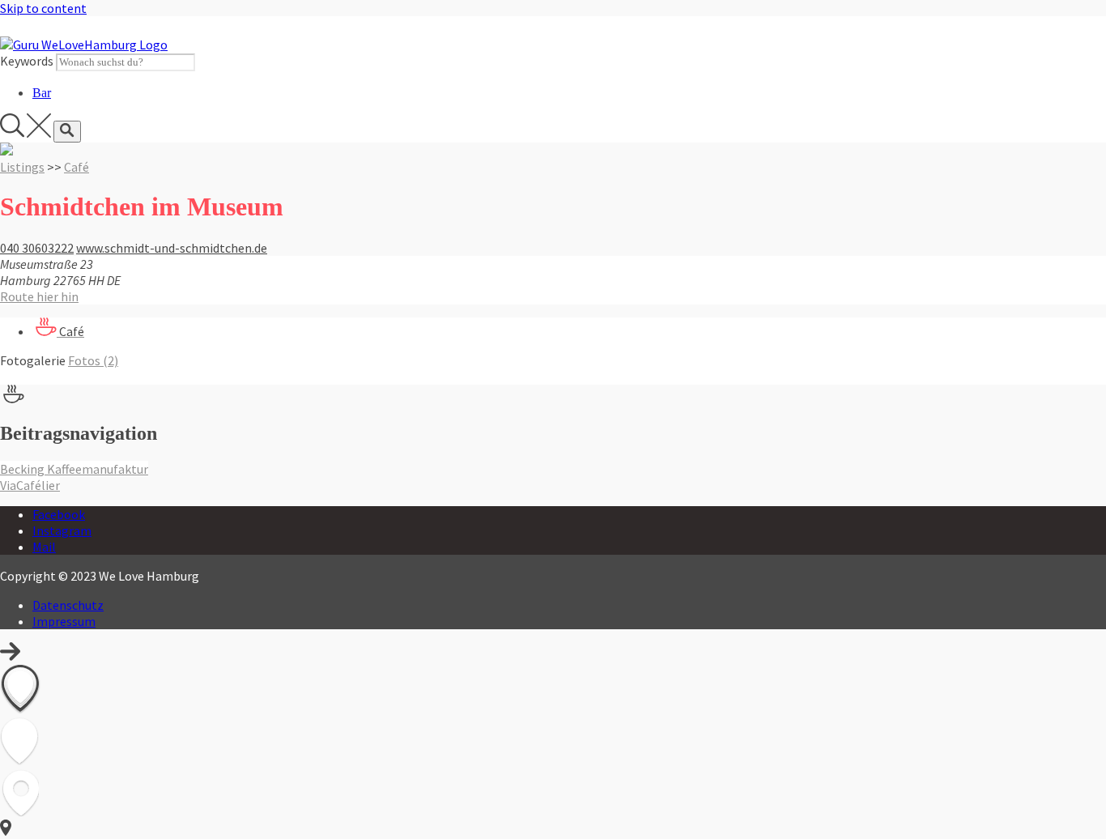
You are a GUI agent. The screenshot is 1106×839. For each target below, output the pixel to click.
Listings (22, 167)
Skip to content (43, 8)
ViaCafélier (30, 485)
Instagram (61, 530)
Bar (41, 93)
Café (76, 167)
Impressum (64, 621)
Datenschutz (68, 605)
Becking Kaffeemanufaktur (74, 469)
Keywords (26, 61)
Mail (44, 547)
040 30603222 (37, 248)
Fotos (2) (93, 360)
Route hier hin (39, 296)
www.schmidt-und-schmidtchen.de (171, 248)
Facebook (58, 514)
